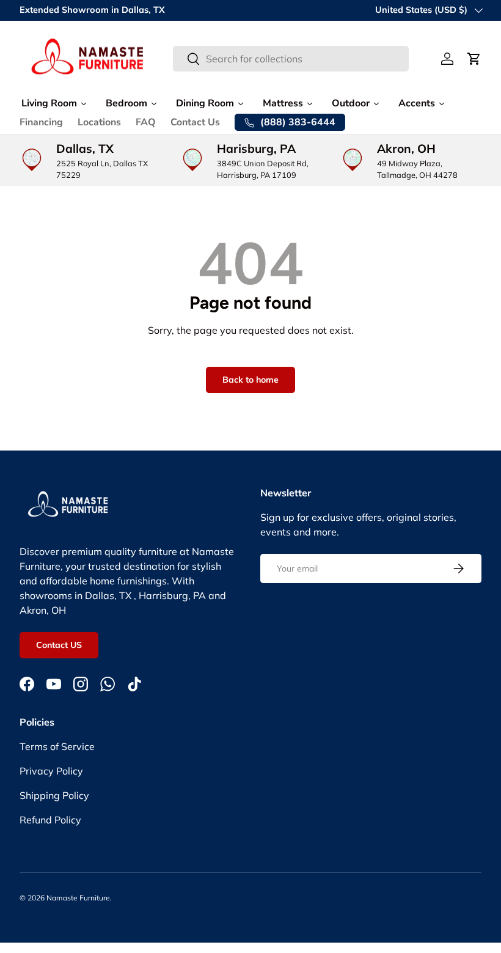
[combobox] (291, 59)
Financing (41, 122)
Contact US (59, 644)
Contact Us (195, 122)
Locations (99, 122)
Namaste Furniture (78, 897)
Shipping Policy (54, 795)
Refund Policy (50, 820)
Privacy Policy (51, 771)
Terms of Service (57, 746)
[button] (474, 58)
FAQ (146, 122)
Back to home (250, 379)
